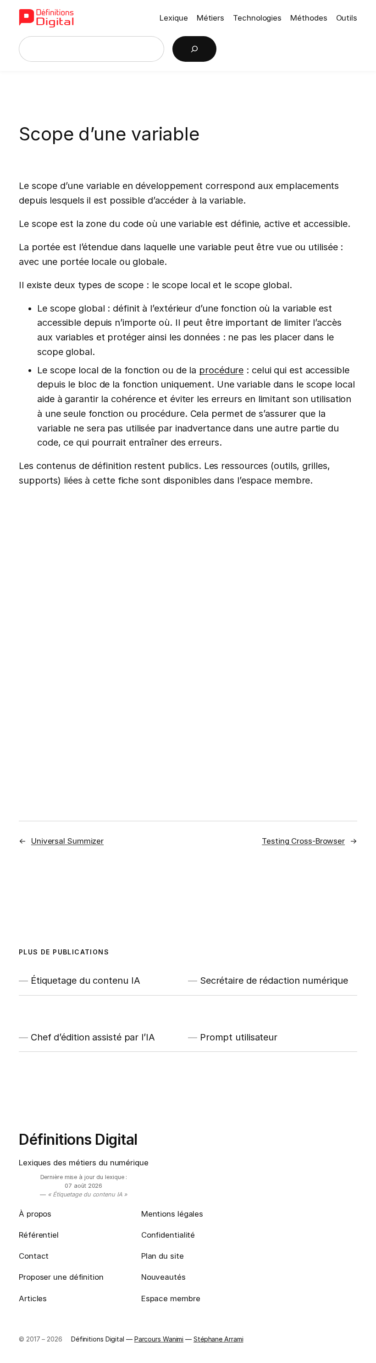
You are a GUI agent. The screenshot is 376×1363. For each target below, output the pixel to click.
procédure (221, 370)
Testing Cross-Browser (303, 841)
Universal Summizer (67, 841)
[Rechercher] (194, 49)
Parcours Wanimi (159, 1339)
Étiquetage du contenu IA (85, 980)
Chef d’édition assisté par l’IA (93, 1037)
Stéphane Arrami (218, 1339)
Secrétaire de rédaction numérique (274, 980)
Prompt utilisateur (238, 1037)
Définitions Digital (78, 1139)
